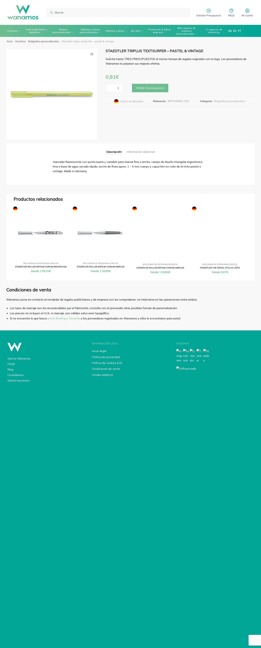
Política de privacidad (106, 357)
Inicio (10, 41)
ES (234, 30)
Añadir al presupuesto (150, 88)
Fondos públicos (102, 375)
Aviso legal (99, 351)
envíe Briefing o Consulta (64, 318)
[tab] (114, 149)
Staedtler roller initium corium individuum (41, 266)
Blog (10, 369)
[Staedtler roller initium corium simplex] (100, 233)
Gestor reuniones (18, 380)
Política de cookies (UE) (107, 363)
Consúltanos (15, 375)
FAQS (231, 15)
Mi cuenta (247, 15)
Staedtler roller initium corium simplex (100, 266)
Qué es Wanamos (19, 358)
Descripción (114, 151)
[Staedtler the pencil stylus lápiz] (220, 234)
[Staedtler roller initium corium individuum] (41, 233)
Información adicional (141, 151)
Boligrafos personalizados (43, 41)
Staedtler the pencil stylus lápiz (220, 267)
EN (230, 30)
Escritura (20, 41)
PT (239, 30)
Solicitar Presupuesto (208, 15)
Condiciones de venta (106, 368)
